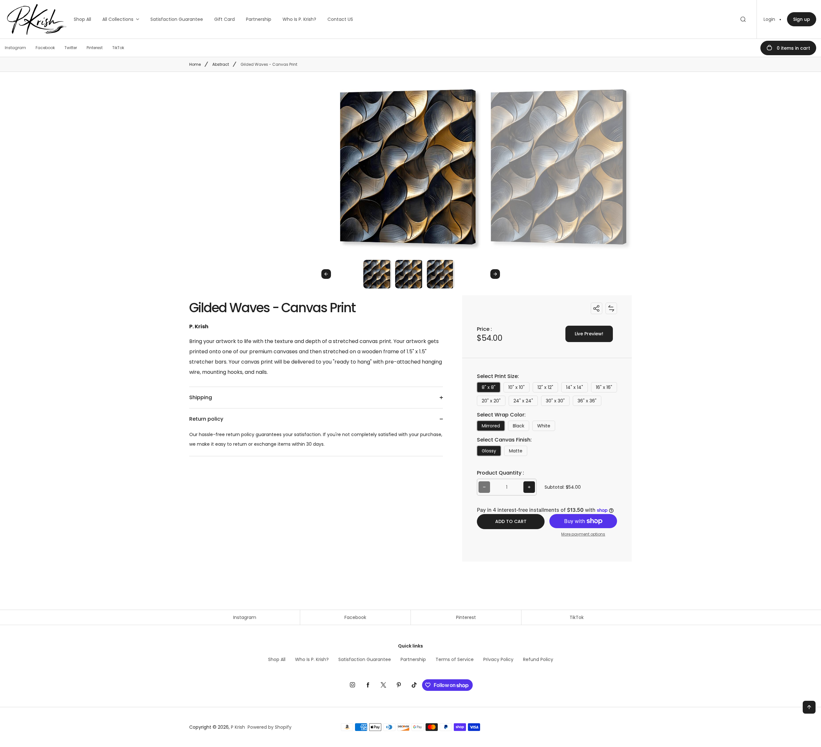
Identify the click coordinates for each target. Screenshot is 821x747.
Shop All (82, 19)
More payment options (583, 534)
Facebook (355, 617)
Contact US (340, 19)
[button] (377, 274)
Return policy (206, 419)
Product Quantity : (500, 473)
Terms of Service (455, 659)
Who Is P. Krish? (299, 19)
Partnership (258, 19)
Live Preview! (589, 334)
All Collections (117, 19)
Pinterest (466, 617)
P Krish (238, 727)
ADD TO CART (511, 521)
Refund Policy (538, 659)
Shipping (200, 397)
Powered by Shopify (270, 727)
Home (195, 64)
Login (769, 19)
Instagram (244, 617)
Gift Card (224, 19)
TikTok (577, 617)
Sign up (801, 19)
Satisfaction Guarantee (176, 19)
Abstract (220, 64)
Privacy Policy (498, 659)
